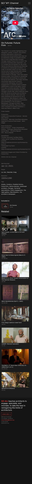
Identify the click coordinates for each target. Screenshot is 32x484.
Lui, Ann (3, 172)
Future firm (4, 186)
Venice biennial (14, 186)
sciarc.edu (5, 414)
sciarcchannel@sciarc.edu (7, 420)
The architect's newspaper (11, 193)
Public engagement (16, 190)
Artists (3, 184)
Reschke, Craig (11, 172)
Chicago (10, 188)
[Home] (9, 5)
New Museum (14, 192)
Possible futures (18, 184)
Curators (9, 184)
